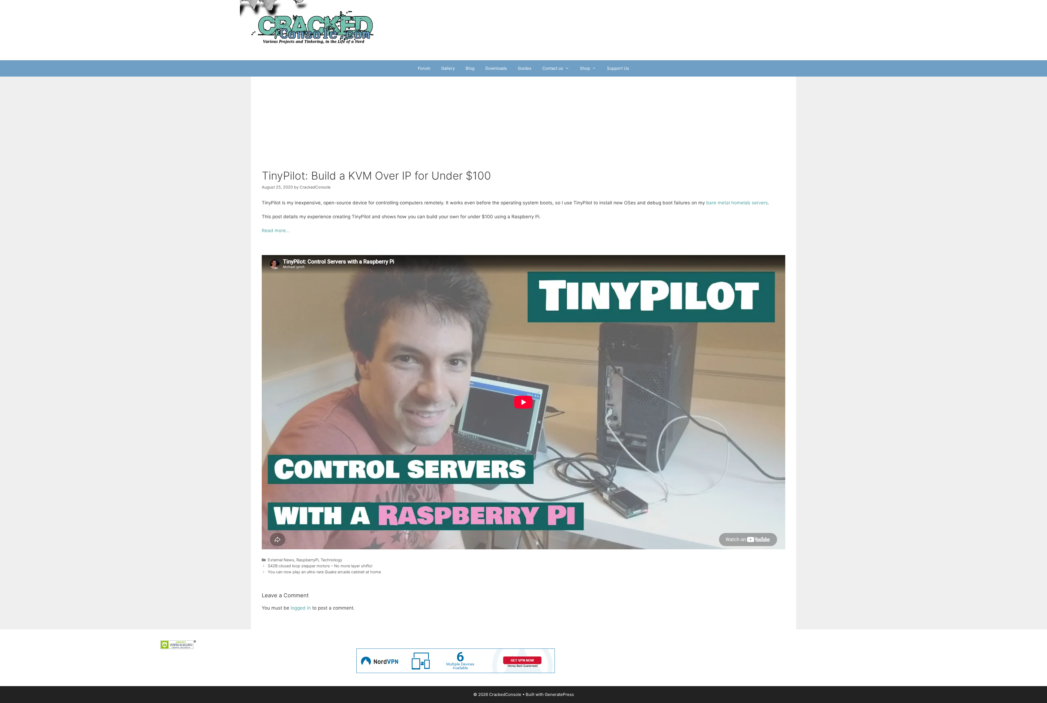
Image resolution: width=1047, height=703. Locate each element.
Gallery (448, 68)
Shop (585, 68)
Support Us (618, 68)
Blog (470, 68)
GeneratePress (559, 694)
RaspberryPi (307, 559)
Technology (331, 559)
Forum (424, 68)
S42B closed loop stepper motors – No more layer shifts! (320, 565)
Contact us (552, 68)
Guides (524, 68)
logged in (301, 608)
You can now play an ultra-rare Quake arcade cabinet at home (324, 571)
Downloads (496, 68)
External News (281, 559)
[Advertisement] (523, 128)
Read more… (276, 230)
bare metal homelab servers (737, 202)
